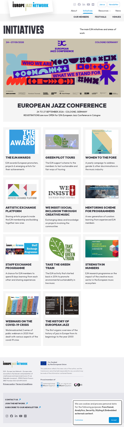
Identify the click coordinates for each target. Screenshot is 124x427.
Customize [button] (79, 420)
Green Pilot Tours (60, 157)
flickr (93, 4)
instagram (74, 4)
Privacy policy (9, 384)
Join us (102, 4)
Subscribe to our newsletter (21, 407)
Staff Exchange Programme (18, 266)
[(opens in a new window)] (48, 385)
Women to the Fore (101, 157)
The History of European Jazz (57, 323)
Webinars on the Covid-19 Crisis (19, 323)
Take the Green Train (57, 266)
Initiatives (88, 10)
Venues (116, 16)
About (74, 10)
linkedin (84, 4)
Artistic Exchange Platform (21, 209)
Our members (81, 16)
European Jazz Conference (62, 105)
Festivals (100, 16)
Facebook (79, 4)
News (118, 10)
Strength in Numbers (95, 266)
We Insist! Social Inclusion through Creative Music (61, 211)
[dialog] (97, 413)
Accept (114, 420)
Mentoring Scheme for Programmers (100, 209)
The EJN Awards (18, 157)
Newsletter (113, 4)
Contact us (11, 399)
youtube (88, 4)
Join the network (15, 403)
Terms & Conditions (24, 384)
